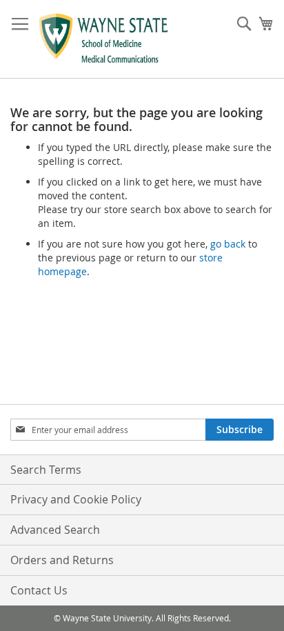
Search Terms (45, 469)
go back (227, 243)
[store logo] (104, 39)
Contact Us (39, 590)
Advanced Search (55, 529)
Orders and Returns (62, 560)
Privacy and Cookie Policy (75, 499)
